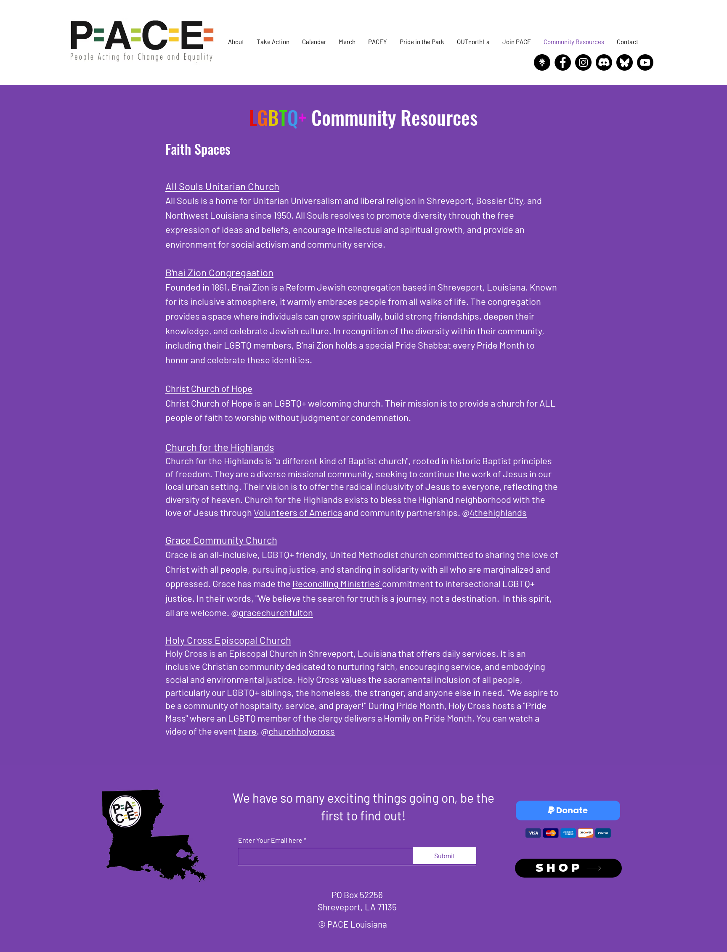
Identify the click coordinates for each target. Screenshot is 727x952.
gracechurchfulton (276, 612)
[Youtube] (645, 62)
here (247, 730)
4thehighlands (498, 512)
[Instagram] (583, 62)
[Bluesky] (624, 62)
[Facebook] (563, 62)
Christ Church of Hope (208, 388)
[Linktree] (542, 62)
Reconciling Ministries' (337, 583)
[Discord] (604, 62)
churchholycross (301, 730)
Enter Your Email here (270, 840)
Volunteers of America (298, 512)
